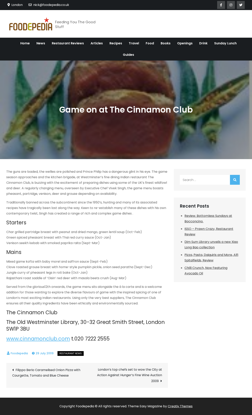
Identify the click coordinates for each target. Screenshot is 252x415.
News (40, 43)
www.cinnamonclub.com (38, 338)
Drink (203, 43)
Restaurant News (70, 353)
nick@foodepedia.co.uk (51, 5)
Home (25, 43)
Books (165, 43)
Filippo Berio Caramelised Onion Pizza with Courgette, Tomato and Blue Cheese (46, 373)
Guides (128, 54)
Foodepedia (19, 353)
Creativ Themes (180, 406)
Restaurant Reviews (68, 43)
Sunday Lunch (225, 43)
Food (150, 43)
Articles (97, 43)
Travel (134, 43)
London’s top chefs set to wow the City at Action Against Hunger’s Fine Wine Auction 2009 (129, 375)
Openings (185, 43)
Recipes (115, 43)
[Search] (235, 180)
